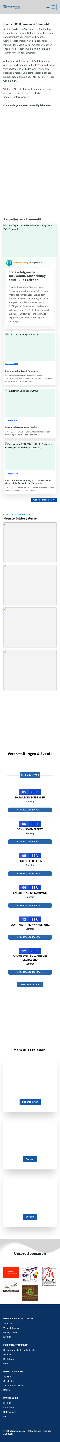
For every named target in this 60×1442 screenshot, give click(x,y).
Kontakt (7, 1337)
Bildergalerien (10, 1332)
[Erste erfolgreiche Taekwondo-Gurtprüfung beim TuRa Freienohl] (30, 240)
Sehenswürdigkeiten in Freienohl (19, 1350)
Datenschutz (9, 1412)
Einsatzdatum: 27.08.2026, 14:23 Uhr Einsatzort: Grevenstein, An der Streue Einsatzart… (28, 482)
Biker (5, 1363)
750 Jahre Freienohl (13, 1385)
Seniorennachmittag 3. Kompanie (21, 371)
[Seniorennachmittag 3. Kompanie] (30, 347)
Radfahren (8, 1359)
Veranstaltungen (11, 1328)
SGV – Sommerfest (30, 829)
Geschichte (8, 1381)
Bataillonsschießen (30, 797)
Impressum (8, 1407)
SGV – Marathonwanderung (30, 924)
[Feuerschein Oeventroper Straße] (30, 403)
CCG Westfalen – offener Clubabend (30, 958)
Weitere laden (30, 984)
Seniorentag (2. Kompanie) (30, 893)
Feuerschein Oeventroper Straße (21, 427)
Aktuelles (7, 1323)
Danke (6, 1390)
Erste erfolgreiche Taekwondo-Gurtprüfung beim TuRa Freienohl (27, 276)
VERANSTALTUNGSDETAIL (30, 810)
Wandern (7, 1354)
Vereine (7, 1376)
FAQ (5, 1416)
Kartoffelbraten (30, 861)
